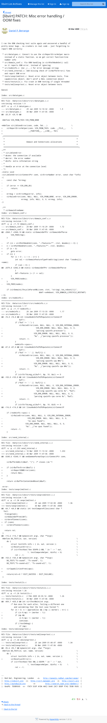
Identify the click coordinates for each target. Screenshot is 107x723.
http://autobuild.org (15, 683)
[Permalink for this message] (86, 699)
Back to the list (10, 709)
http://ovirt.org (70, 681)
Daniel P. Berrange (19, 30)
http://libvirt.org (14, 681)
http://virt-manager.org (43, 681)
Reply (6, 702)
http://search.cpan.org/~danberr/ (62, 683)
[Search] (103, 4)
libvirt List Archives (11, 4)
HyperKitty (54, 719)
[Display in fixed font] (82, 699)
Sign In (52, 4)
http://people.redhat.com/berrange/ (61, 678)
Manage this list (36, 4)
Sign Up (65, 4)
